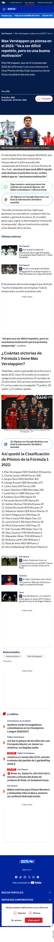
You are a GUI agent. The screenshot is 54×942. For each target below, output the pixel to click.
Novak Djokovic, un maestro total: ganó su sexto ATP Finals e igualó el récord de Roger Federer (35, 598)
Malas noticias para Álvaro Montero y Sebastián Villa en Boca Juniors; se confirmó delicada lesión (28, 793)
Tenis (21, 592)
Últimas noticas (15, 2)
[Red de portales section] (50, 892)
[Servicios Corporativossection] (50, 900)
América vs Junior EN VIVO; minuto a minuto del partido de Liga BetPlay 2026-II (28, 760)
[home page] (3, 2)
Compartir (46, 98)
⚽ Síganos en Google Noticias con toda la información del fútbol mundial (29, 444)
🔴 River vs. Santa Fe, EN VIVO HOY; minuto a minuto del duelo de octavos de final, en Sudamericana (28, 777)
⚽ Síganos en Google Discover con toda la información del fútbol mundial (29, 199)
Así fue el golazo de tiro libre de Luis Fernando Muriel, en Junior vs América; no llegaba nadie (28, 744)
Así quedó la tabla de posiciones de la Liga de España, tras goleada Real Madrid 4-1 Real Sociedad (35, 253)
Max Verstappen (35, 656)
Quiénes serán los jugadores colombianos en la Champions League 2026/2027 (25, 728)
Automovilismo (13, 656)
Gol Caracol (30, 2)
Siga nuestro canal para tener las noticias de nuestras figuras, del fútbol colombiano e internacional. (28, 187)
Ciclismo (23, 576)
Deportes (22, 913)
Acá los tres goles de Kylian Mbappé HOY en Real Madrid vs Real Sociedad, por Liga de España (35, 271)
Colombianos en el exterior (19, 721)
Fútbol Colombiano (15, 737)
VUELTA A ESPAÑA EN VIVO (26, 16)
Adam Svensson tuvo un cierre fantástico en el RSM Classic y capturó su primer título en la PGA (36, 564)
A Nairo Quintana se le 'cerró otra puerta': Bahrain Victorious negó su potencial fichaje (35, 582)
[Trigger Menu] (3, 9)
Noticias (36, 913)
